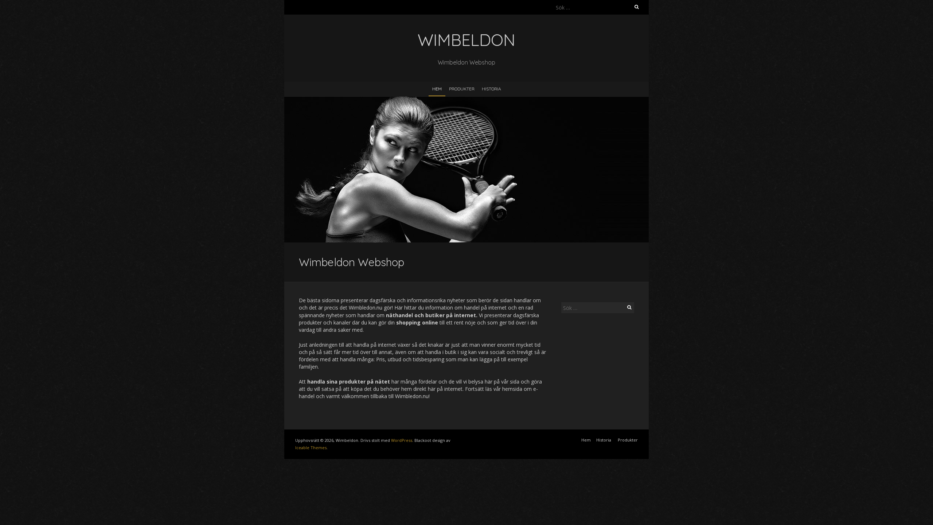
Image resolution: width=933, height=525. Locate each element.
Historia (491, 89)
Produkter (462, 89)
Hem (437, 89)
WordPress (401, 440)
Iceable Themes (311, 447)
